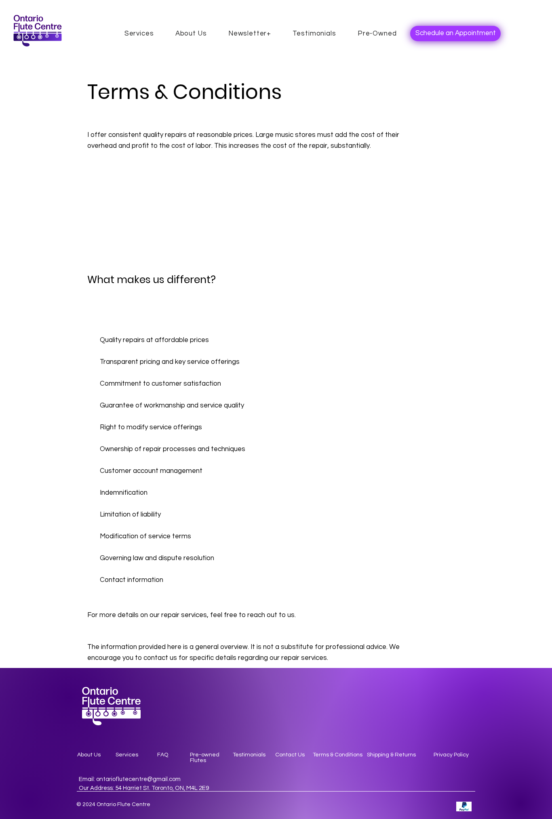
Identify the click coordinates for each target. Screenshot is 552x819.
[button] (249, 33)
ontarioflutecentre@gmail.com (138, 779)
